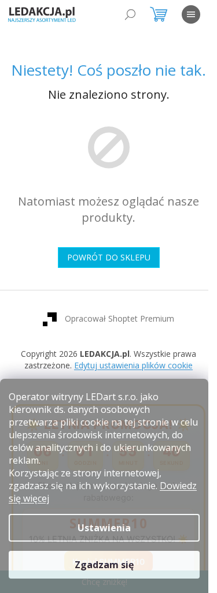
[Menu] (191, 14)
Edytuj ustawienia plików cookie (133, 365)
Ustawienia (104, 527)
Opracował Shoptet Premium (119, 318)
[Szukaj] (130, 14)
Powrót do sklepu (108, 257)
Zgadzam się (104, 564)
